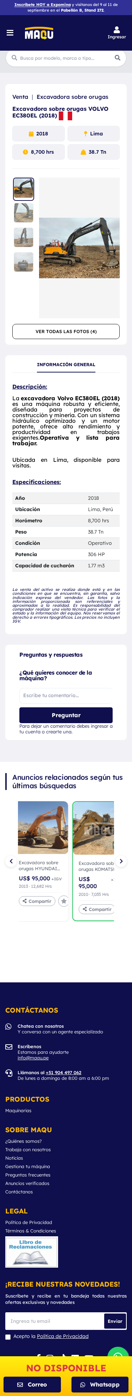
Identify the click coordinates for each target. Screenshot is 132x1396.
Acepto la (51, 1336)
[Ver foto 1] (23, 189)
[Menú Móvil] (11, 32)
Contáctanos (19, 1191)
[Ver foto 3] (23, 238)
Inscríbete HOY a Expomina (42, 4)
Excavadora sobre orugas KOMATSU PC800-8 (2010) (98, 866)
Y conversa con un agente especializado (60, 1028)
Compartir (40, 901)
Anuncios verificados (27, 1183)
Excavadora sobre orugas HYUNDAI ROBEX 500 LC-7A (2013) (38, 866)
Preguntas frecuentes (27, 1175)
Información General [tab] (66, 364)
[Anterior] (11, 861)
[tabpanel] (66, 503)
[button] (117, 33)
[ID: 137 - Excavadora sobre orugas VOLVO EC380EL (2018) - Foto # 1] (79, 248)
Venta (20, 96)
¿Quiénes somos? (23, 1141)
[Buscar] (117, 57)
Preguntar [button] (66, 715)
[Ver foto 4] (23, 263)
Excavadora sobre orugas (72, 96)
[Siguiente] (121, 861)
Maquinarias (18, 1110)
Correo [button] (37, 1384)
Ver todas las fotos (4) (66, 331)
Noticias (14, 1158)
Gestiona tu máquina (27, 1166)
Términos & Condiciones (30, 1231)
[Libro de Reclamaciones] (31, 1251)
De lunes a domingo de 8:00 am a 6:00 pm (63, 1075)
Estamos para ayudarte (43, 1052)
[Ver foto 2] (23, 214)
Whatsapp (105, 1384)
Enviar (115, 1321)
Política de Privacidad (28, 1222)
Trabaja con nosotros (28, 1149)
